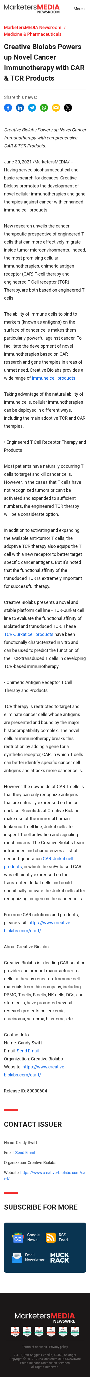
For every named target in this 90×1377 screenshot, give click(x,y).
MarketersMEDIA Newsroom (32, 27)
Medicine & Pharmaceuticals (33, 34)
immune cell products (54, 378)
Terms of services (34, 1347)
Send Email (28, 1050)
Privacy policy (58, 1347)
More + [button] (80, 9)
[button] (64, 9)
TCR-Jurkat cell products (29, 634)
